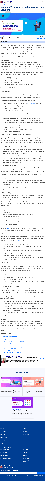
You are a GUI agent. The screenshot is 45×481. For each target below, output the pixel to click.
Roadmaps (36, 475)
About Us (3, 475)
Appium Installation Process (9, 348)
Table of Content (5, 42)
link (27, 156)
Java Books (25, 431)
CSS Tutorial (2, 433)
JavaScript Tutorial (3, 431)
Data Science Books (26, 434)
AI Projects (24, 461)
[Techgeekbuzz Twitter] (44, 478)
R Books (24, 436)
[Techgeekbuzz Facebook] (41, 478)
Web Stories (41, 475)
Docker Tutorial (2, 439)
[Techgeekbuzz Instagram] (42, 478)
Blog (4, 4)
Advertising (8, 475)
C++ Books (24, 428)
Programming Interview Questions (6, 460)
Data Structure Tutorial (4, 437)
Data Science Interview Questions (5, 458)
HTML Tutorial (2, 434)
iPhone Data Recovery (8, 343)
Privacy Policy (14, 475)
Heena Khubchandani (9, 36)
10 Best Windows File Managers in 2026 (32, 390)
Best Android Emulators (8, 339)
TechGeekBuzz (8, 466)
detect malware (31, 103)
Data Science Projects (26, 460)
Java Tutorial (2, 440)
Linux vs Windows (7, 338)
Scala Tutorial (2, 443)
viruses (9, 228)
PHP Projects (25, 455)
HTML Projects (25, 452)
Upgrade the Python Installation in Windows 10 (13, 341)
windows (7, 4)
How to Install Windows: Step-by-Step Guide (11, 390)
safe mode (18, 240)
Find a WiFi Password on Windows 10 (11, 336)
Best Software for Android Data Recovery (12, 347)
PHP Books (24, 433)
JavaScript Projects (26, 458)
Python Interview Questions (4, 449)
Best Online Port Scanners (9, 350)
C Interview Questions (4, 452)
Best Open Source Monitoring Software (12, 352)
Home (1, 4)
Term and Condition (21, 475)
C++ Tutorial (2, 428)
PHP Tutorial (2, 436)
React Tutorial (2, 445)
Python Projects (25, 449)
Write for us (30, 475)
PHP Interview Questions (4, 455)
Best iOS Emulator (7, 345)
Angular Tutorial (3, 442)
